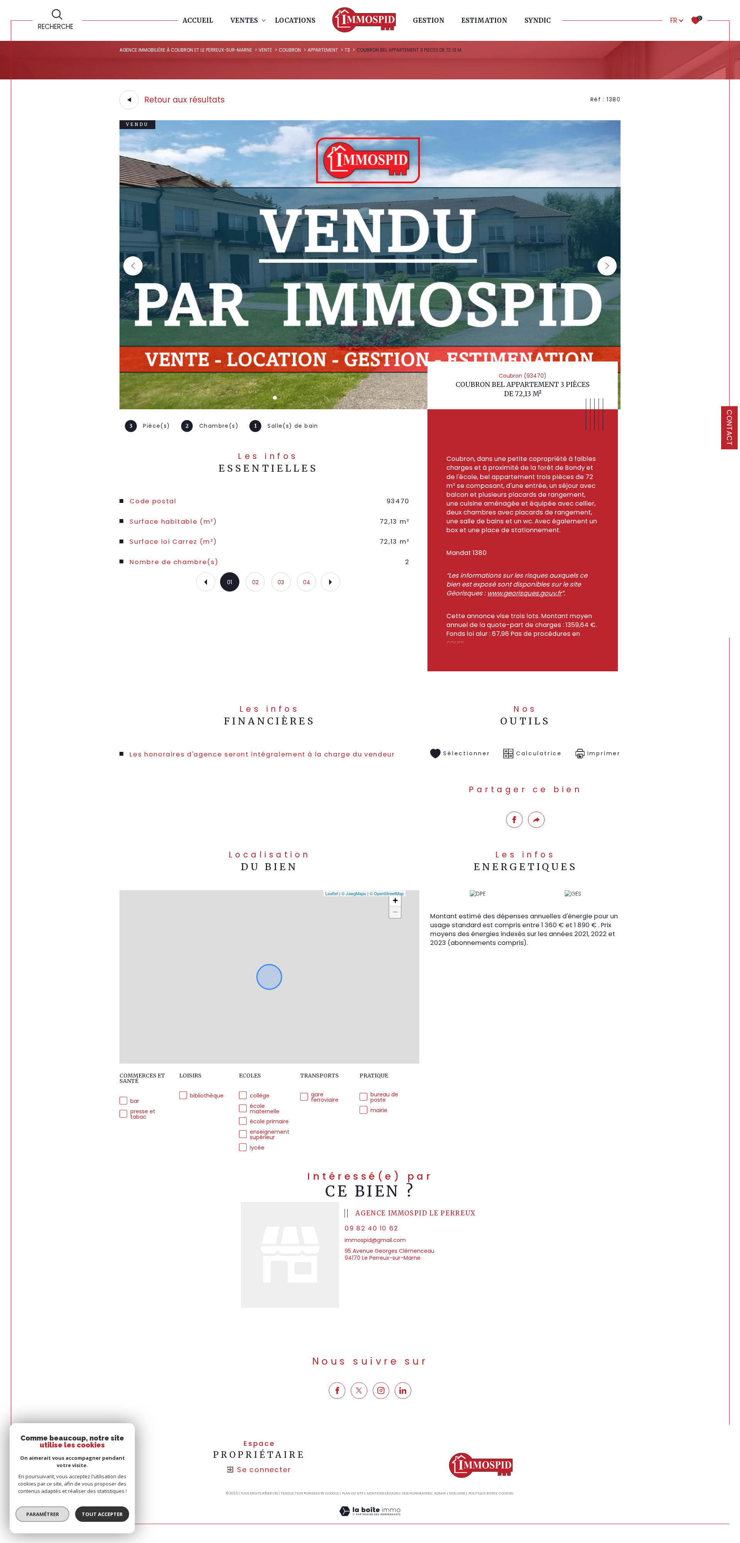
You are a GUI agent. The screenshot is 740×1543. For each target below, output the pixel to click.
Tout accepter (102, 1514)
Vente (265, 50)
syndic (538, 20)
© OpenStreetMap (387, 893)
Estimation (484, 20)
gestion (428, 20)
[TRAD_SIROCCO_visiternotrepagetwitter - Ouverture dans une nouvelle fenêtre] (359, 1390)
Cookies (506, 1493)
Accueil (198, 20)
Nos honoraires (416, 1493)
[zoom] (370, 407)
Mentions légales (383, 1493)
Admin (440, 1493)
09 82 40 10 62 (372, 1228)
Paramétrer (42, 1514)
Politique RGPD (482, 1493)
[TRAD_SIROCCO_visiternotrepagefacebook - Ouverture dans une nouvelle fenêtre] (337, 1390)
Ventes (244, 20)
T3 (347, 50)
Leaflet (331, 893)
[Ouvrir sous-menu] (263, 20)
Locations (295, 20)
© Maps (353, 893)
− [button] (395, 912)
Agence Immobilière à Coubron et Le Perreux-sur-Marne (185, 50)
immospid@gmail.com (375, 1240)
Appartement (323, 50)
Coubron (290, 50)
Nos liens (457, 1493)
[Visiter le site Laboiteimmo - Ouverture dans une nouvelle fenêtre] (370, 1519)
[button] (607, 266)
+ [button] (395, 900)
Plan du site (352, 1493)
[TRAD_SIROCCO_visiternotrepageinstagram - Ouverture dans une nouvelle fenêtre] (381, 1390)
